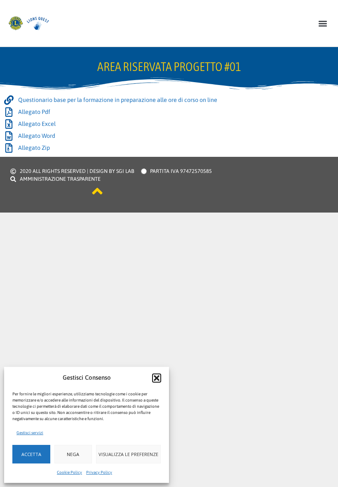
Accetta (31, 454)
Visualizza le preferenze (128, 454)
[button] (157, 378)
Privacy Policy (99, 472)
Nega (73, 454)
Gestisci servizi (29, 432)
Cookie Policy (69, 472)
